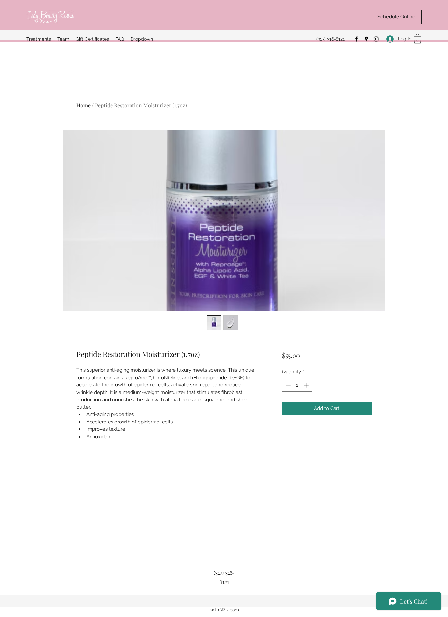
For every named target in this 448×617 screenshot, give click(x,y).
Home (83, 105)
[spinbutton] (297, 385)
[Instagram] (376, 39)
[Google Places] (366, 39)
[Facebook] (356, 39)
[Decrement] (287, 385)
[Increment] (306, 385)
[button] (417, 39)
